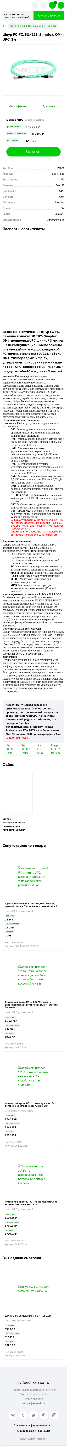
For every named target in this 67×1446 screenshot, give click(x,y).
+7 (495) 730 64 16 (49, 15)
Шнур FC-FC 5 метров (55, 749)
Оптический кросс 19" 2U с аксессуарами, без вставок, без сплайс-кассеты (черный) (30, 1104)
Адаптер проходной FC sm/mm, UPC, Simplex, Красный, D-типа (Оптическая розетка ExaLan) (31, 905)
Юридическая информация (33, 1431)
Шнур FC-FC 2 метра (25, 749)
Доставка (49, 106)
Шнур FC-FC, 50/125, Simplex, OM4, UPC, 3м (28, 1316)
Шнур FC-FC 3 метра (40, 749)
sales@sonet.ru (33, 1403)
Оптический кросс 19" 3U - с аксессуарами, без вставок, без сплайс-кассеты (31, 1203)
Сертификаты (18, 106)
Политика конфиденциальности (33, 1425)
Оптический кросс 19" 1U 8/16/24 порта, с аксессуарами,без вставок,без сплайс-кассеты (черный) (31, 1005)
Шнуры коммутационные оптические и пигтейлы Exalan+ (14, 824)
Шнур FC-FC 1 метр (10, 749)
